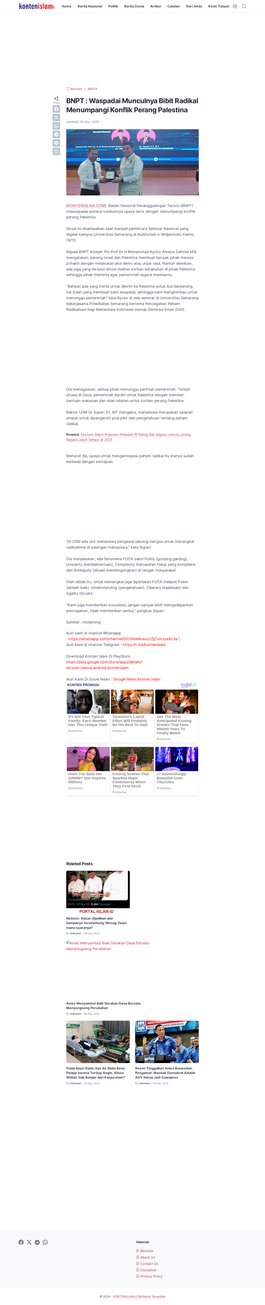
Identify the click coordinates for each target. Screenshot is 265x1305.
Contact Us (148, 1264)
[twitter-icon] (29, 1242)
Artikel (155, 6)
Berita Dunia (134, 6)
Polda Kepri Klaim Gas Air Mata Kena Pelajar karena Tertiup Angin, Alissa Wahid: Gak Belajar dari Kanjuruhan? (95, 1073)
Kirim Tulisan (218, 6)
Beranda (146, 1251)
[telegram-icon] (37, 1242)
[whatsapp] (56, 126)
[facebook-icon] (21, 1242)
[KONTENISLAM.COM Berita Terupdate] (36, 6)
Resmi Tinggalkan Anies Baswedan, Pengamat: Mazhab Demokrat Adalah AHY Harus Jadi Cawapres (165, 1073)
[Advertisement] (132, 50)
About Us (147, 1257)
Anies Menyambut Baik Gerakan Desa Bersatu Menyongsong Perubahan (103, 1005)
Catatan (173, 6)
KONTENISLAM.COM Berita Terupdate (139, 1296)
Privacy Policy (151, 1276)
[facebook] (56, 109)
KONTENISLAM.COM (86, 205)
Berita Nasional (90, 6)
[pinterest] (56, 143)
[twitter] (56, 117)
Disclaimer (148, 1270)
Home (66, 6)
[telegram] (56, 134)
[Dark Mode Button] (234, 6)
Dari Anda (194, 6)
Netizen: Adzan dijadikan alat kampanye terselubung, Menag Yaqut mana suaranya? (96, 923)
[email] (56, 151)
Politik (113, 6)
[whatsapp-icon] (45, 1242)
